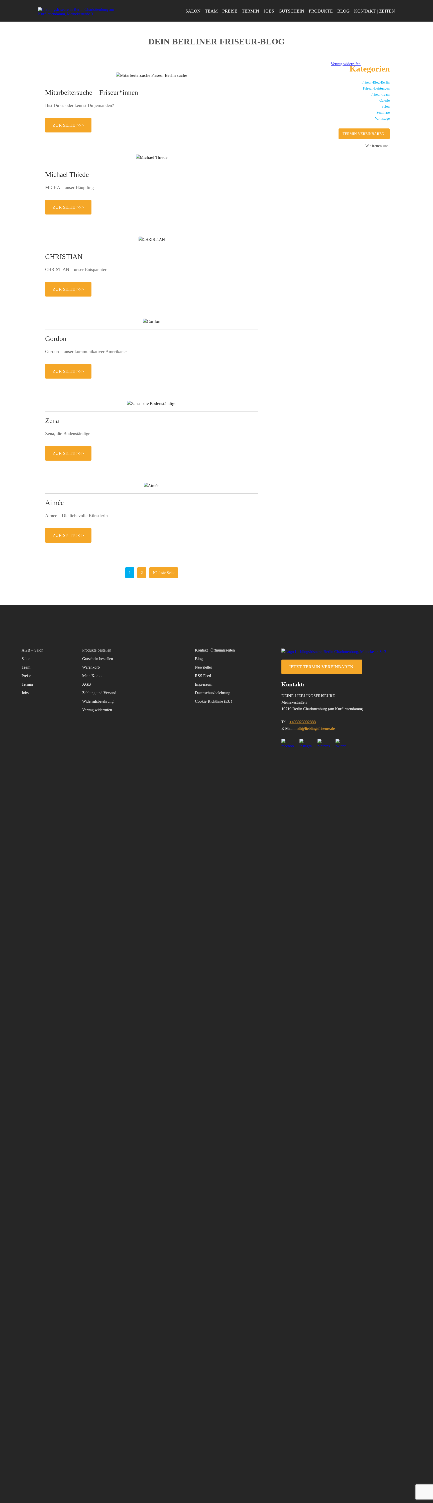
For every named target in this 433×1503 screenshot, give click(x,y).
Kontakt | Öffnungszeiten (215, 650)
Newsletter (203, 667)
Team (211, 11)
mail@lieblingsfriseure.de (314, 728)
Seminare (383, 112)
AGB (86, 684)
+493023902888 (302, 722)
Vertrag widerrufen (97, 710)
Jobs (269, 11)
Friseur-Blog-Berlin (376, 82)
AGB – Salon (32, 650)
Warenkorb (91, 667)
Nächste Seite (163, 572)
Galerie (384, 100)
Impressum (203, 684)
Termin (250, 11)
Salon (192, 11)
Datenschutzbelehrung (212, 693)
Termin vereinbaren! (364, 134)
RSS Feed (203, 676)
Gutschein (291, 11)
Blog (343, 11)
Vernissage (382, 118)
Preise (229, 11)
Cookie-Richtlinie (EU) (213, 701)
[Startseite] (346, 652)
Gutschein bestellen (97, 659)
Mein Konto (91, 676)
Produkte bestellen (96, 650)
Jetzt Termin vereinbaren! (322, 666)
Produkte (321, 11)
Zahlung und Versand (99, 693)
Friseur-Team (380, 94)
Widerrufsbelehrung (98, 701)
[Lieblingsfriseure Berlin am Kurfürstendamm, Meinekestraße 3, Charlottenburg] (78, 11)
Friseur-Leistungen (376, 88)
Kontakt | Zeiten (374, 11)
